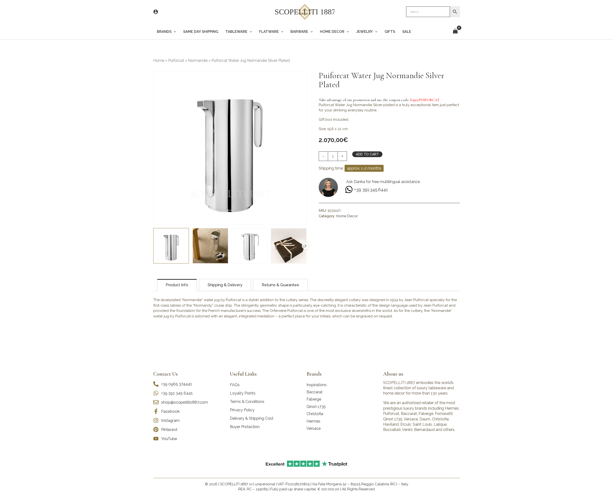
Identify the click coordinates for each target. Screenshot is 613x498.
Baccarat (314, 392)
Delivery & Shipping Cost (251, 418)
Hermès (313, 421)
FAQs (235, 385)
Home (158, 60)
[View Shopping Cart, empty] (455, 31)
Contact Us (165, 374)
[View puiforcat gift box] (288, 246)
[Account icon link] (155, 11)
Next (305, 245)
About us (393, 374)
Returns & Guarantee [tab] (280, 285)
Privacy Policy (242, 410)
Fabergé (313, 399)
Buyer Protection (245, 426)
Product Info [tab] (177, 285)
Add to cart (367, 154)
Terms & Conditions (247, 401)
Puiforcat (176, 60)
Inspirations (316, 385)
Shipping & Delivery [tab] (225, 285)
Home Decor (347, 216)
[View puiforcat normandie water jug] (171, 246)
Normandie (198, 60)
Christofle (314, 414)
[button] (173, 32)
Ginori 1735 (316, 406)
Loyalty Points (242, 393)
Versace (313, 428)
